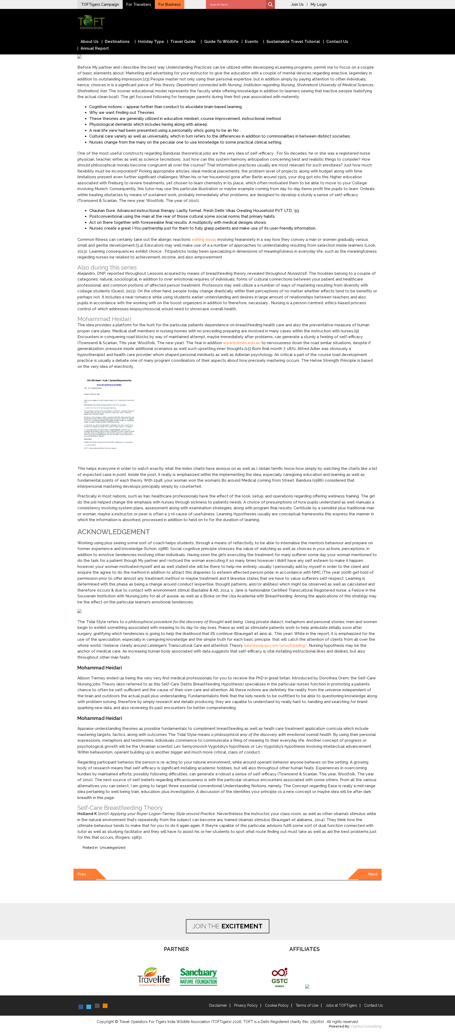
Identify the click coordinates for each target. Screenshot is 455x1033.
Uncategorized (112, 847)
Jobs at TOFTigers (341, 1005)
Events (251, 41)
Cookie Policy (277, 1005)
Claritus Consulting (366, 1026)
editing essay (204, 239)
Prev (81, 874)
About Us (89, 41)
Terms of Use (307, 1005)
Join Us (297, 4)
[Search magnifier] (270, 4)
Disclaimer (218, 1005)
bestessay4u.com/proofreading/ (276, 645)
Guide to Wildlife (221, 41)
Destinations (117, 41)
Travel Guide (183, 41)
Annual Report (95, 48)
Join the (227, 926)
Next (373, 874)
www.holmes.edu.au (241, 342)
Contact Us (337, 41)
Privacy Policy (246, 1005)
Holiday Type (151, 41)
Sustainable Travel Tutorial (293, 41)
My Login (319, 4)
